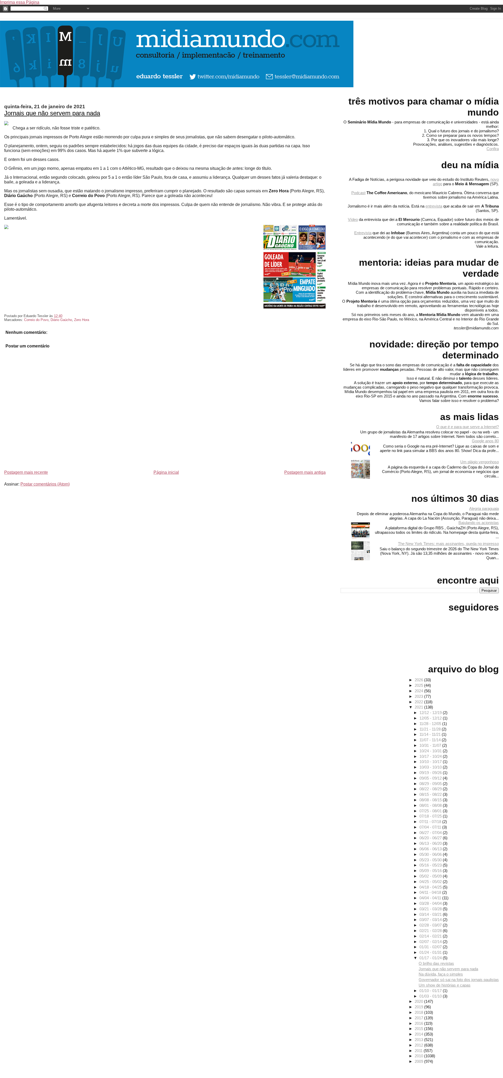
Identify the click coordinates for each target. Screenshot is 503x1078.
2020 (419, 1001)
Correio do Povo (36, 320)
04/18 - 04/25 (431, 887)
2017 (419, 1018)
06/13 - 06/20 (431, 843)
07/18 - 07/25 (431, 816)
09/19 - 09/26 (431, 772)
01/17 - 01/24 (431, 958)
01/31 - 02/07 (431, 947)
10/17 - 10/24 (431, 756)
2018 (419, 1012)
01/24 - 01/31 (431, 952)
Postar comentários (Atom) (45, 484)
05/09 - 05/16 (431, 870)
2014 (419, 1034)
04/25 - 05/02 (431, 881)
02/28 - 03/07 (431, 925)
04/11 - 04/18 (430, 892)
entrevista (433, 206)
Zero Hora (81, 320)
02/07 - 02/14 (431, 941)
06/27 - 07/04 (431, 832)
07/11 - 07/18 (430, 821)
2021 (419, 707)
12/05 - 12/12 (431, 718)
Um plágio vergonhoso (479, 462)
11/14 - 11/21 (430, 734)
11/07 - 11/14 (430, 740)
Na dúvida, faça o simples (441, 974)
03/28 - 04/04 (431, 903)
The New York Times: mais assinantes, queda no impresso (448, 543)
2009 (419, 1061)
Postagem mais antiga (305, 472)
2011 (419, 1050)
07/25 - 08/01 (431, 811)
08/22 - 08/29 (431, 789)
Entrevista (362, 233)
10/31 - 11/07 (430, 745)
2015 (419, 1028)
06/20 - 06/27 (431, 838)
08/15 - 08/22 (431, 794)
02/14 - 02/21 (431, 936)
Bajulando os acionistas (478, 522)
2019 (419, 1007)
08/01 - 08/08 (431, 805)
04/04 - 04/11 (430, 898)
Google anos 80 (485, 441)
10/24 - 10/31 (431, 751)
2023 (419, 696)
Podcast (358, 192)
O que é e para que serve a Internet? (467, 426)
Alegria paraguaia (484, 508)
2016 (419, 1023)
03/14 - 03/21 (431, 914)
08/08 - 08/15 (431, 800)
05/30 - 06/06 (431, 854)
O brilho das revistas (436, 963)
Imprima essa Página (19, 2)
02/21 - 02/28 (431, 930)
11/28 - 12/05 (430, 723)
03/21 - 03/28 (431, 909)
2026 (419, 680)
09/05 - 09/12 (431, 778)
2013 (419, 1039)
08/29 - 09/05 (431, 783)
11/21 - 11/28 (430, 729)
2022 (419, 702)
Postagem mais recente (26, 472)
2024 (419, 691)
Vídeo (353, 219)
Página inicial (166, 472)
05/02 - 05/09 (431, 876)
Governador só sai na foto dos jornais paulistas (459, 979)
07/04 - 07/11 (430, 827)
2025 (419, 685)
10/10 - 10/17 (431, 761)
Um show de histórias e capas (445, 985)
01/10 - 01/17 (431, 990)
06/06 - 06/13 (431, 849)
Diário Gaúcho (61, 320)
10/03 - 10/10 (431, 767)
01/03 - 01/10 (431, 996)
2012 (419, 1045)
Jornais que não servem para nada (52, 113)
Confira (492, 148)
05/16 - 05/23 (431, 865)
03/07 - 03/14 (431, 919)
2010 (419, 1056)
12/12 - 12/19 (431, 712)
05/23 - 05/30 (431, 860)
